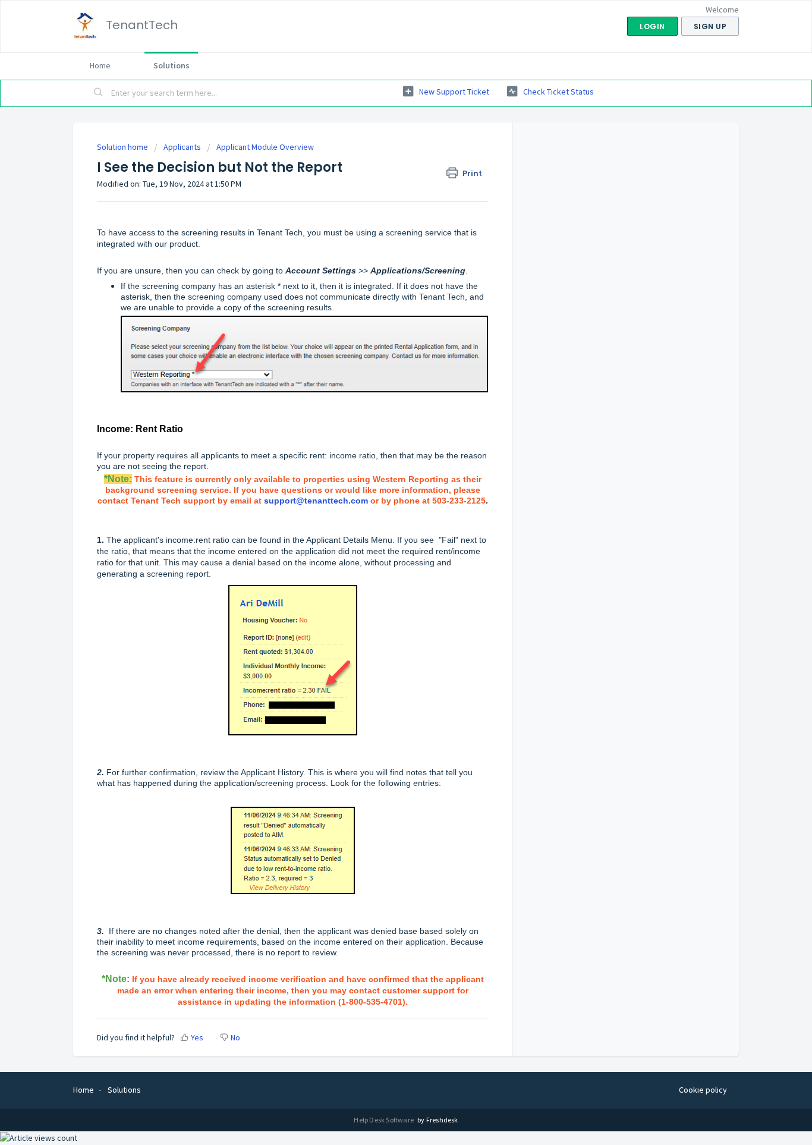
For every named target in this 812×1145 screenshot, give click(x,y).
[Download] (384, 426)
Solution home (123, 146)
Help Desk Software (384, 1119)
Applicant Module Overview (265, 146)
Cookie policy (703, 1089)
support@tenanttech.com (316, 500)
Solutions (171, 65)
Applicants (182, 146)
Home (100, 65)
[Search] (98, 93)
